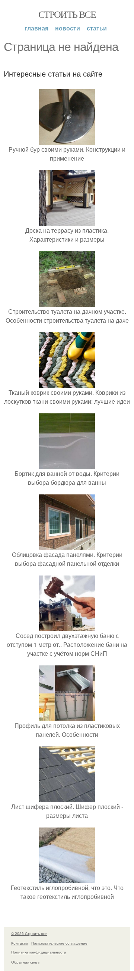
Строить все (67, 14)
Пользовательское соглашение (59, 943)
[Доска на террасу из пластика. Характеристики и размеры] (67, 221)
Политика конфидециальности (38, 952)
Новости (67, 28)
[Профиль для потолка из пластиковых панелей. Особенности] (67, 716)
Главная (36, 28)
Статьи (97, 28)
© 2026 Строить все (29, 933)
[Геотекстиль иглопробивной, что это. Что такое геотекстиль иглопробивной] (67, 878)
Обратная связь (25, 962)
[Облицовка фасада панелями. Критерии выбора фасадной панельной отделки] (67, 545)
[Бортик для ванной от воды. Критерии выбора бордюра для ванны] (67, 464)
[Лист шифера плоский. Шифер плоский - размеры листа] (67, 797)
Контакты (19, 943)
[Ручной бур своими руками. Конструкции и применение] (67, 140)
